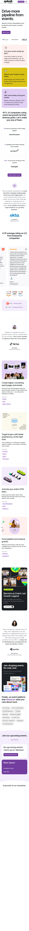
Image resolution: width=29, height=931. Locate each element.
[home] (8, 1)
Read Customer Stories (14, 175)
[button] (26, 1)
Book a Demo (21, 1)
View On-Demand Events (11, 754)
